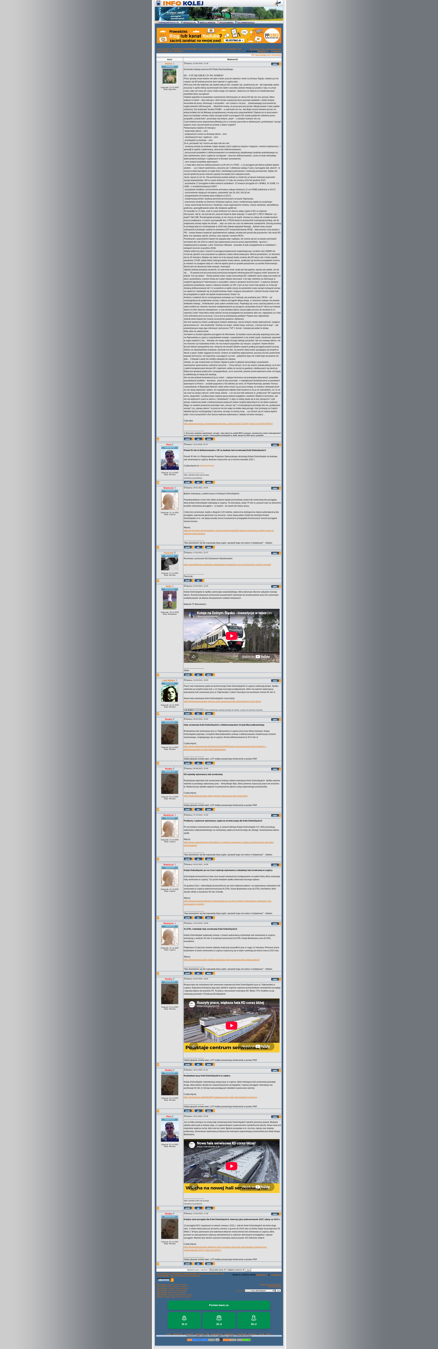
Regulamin (199, 1334)
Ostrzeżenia (242, 1334)
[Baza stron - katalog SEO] (244, 1340)
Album (268, 1334)
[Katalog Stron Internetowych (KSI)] (229, 1340)
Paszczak (168, 553)
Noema (168, 63)
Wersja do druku (274, 1286)
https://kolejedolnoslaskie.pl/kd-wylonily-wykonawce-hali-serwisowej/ (216, 796)
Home (169, 1334)
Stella (168, 586)
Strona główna (163, 49)
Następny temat (274, 49)
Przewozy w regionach (208, 49)
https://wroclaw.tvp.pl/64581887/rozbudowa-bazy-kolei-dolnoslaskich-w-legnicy (220, 1097)
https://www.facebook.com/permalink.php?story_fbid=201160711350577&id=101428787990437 (228, 424)
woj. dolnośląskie (228, 49)
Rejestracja (178, 1334)
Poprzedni (262, 51)
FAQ (207, 1334)
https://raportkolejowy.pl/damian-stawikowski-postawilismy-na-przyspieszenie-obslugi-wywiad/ (227, 564)
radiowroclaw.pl (206, 466)
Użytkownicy (229, 1334)
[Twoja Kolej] (208, 1340)
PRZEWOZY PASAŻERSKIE (184, 49)
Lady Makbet (168, 680)
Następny (277, 51)
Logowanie (189, 1334)
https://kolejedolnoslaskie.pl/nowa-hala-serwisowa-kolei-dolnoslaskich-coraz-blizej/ (222, 701)
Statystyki (252, 1334)
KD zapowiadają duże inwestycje (266, 55)
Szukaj (261, 1334)
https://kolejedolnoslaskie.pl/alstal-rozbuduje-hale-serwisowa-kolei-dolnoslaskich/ (222, 960)
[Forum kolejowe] (194, 1340)
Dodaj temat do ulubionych (270, 1284)
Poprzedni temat (257, 49)
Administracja (217, 1334)
